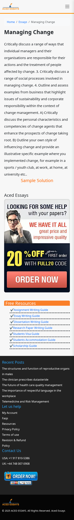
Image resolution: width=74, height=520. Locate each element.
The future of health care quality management (32, 385)
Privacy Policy (11, 429)
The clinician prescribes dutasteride (25, 379)
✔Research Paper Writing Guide (31, 328)
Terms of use (10, 435)
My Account (9, 413)
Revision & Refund (14, 440)
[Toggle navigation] (67, 6)
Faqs (5, 418)
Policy (6, 446)
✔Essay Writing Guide (25, 316)
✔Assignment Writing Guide (29, 310)
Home (11, 22)
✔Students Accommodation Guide (32, 340)
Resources (9, 424)
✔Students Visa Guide (24, 334)
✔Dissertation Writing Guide (29, 322)
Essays (23, 22)
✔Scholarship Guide (23, 346)
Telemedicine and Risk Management (25, 401)
